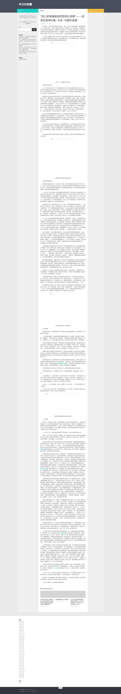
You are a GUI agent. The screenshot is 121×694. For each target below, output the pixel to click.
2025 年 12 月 (21, 633)
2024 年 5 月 (21, 662)
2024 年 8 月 (21, 657)
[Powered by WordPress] (23, 691)
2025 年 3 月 (21, 647)
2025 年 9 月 (21, 638)
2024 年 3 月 (21, 665)
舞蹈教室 (42, 468)
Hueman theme (34, 691)
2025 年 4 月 (21, 645)
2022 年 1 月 (21, 677)
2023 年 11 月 (21, 671)
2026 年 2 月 (21, 630)
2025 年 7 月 (21, 641)
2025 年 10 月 (21, 636)
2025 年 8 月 (21, 639)
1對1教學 (56, 568)
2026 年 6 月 (21, 624)
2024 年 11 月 (21, 653)
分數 (20, 682)
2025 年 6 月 (21, 642)
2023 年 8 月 (21, 676)
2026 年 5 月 (21, 626)
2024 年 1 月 (21, 668)
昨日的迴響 (25, 4)
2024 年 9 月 (21, 656)
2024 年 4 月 (21, 663)
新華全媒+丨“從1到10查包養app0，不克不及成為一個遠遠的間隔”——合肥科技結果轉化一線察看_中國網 (27, 49)
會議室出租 (62, 363)
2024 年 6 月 (21, 660)
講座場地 (42, 449)
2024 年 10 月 (21, 654)
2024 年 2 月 (21, 666)
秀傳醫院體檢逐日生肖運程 (61, 599)
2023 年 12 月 (21, 669)
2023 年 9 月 (21, 674)
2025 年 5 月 (21, 644)
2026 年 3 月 (21, 629)
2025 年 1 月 (21, 650)
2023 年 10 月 (21, 672)
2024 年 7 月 (21, 659)
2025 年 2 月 (21, 648)
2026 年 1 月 (21, 632)
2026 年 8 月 (21, 621)
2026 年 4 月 (21, 627)
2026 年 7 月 (21, 623)
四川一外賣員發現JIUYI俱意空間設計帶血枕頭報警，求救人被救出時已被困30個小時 (27, 41)
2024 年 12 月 (21, 651)
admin (43, 23)
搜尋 (20, 27)
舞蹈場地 (63, 533)
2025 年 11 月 (21, 635)
